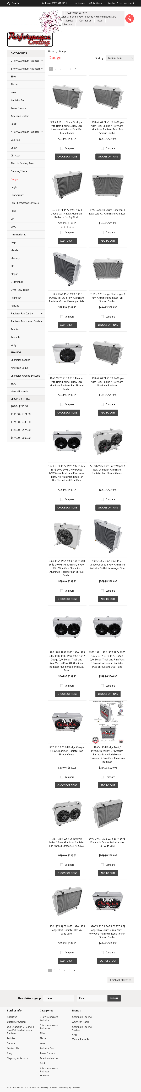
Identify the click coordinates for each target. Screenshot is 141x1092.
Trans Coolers (18, 108)
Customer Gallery (77, 12)
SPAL (13, 383)
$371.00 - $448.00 (20, 422)
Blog (99, 20)
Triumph (15, 337)
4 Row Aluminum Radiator (25, 131)
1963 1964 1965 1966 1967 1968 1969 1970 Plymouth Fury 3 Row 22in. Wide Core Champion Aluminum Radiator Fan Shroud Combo (66, 568)
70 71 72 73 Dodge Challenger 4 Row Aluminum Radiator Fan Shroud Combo (107, 297)
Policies (11, 1038)
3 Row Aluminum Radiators (25, 68)
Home (51, 51)
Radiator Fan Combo (22, 313)
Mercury (15, 258)
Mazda (14, 250)
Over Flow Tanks (20, 289)
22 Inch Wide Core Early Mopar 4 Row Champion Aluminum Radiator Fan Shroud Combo (107, 469)
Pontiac (15, 305)
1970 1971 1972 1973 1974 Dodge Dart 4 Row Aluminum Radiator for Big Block (66, 213)
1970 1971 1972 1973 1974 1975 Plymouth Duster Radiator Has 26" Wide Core (107, 842)
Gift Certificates (96, 3)
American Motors (20, 116)
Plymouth (16, 297)
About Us (12, 1017)
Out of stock (108, 960)
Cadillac (15, 139)
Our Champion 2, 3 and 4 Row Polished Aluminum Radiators (83, 16)
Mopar (14, 274)
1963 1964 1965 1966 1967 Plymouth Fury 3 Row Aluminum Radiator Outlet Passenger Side (66, 297)
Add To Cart (67, 240)
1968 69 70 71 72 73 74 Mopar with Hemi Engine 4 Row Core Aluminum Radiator (107, 382)
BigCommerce (74, 1087)
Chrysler (15, 155)
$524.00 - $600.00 (20, 437)
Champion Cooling (20, 359)
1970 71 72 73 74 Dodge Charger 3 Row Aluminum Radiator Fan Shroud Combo (66, 751)
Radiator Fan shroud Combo (26, 321)
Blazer (14, 84)
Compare (69, 148)
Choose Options (67, 156)
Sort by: (99, 58)
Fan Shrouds (17, 195)
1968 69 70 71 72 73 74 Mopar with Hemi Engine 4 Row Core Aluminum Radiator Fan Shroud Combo (67, 384)
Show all (44, 1075)
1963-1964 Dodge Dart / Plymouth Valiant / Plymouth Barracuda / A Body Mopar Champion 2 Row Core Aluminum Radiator (107, 754)
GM (12, 218)
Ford (13, 210)
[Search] (8, 3)
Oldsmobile (17, 282)
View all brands (19, 391)
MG (12, 266)
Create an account (125, 3)
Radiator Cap (18, 100)
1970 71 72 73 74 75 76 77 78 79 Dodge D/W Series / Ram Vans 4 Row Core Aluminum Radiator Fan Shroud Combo (107, 932)
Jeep (13, 242)
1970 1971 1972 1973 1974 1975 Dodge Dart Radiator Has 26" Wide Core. (66, 930)
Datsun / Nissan (19, 171)
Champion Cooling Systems (25, 375)
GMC (13, 226)
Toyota (15, 329)
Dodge (14, 179)
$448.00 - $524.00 (20, 430)
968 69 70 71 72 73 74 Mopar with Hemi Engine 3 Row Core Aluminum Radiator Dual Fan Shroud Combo (66, 128)
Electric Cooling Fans (22, 163)
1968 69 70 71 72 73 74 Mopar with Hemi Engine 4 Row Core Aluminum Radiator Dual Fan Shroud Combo (107, 128)
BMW (13, 76)
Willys (14, 345)
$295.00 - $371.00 (20, 414)
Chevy (14, 147)
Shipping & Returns (17, 1058)
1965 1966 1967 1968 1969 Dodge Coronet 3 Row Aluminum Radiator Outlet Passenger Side (107, 564)
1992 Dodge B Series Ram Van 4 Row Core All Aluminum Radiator (107, 211)
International (18, 234)
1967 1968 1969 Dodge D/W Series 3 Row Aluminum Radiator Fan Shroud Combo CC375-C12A (66, 842)
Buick (14, 124)
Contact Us (85, 20)
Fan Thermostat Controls (25, 203)
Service (69, 20)
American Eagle (19, 367)
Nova (13, 92)
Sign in (110, 3)
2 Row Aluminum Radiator (25, 60)
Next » (75, 69)
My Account (80, 3)
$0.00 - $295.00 (19, 406)
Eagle (14, 187)
